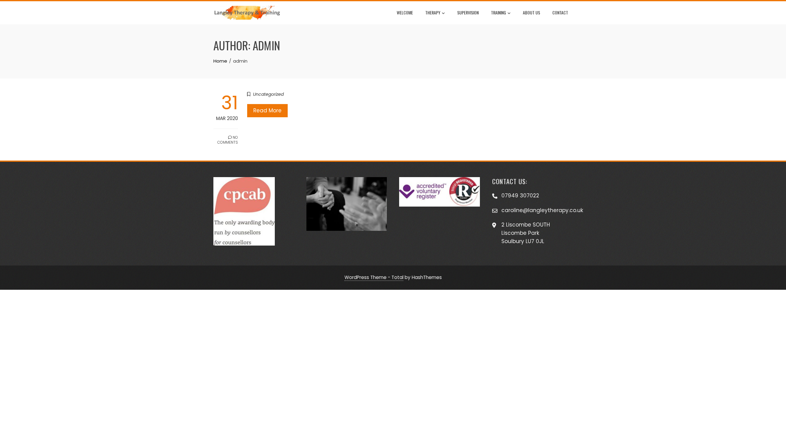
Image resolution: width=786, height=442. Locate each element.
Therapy (432, 12)
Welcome (405, 12)
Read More (267, 110)
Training (498, 12)
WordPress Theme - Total (373, 277)
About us (531, 12)
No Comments (227, 140)
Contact (560, 12)
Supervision (468, 12)
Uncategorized (268, 94)
